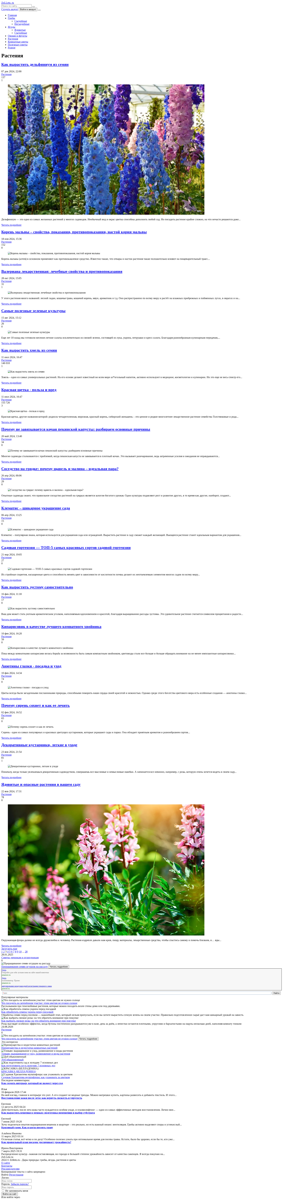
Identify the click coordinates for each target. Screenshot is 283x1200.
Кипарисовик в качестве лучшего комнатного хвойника (51, 626)
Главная (12, 15)
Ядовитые (20, 30)
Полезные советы (18, 44)
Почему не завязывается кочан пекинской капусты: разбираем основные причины (75, 429)
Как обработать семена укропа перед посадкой (27, 1012)
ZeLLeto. (7, 2)
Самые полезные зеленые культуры (33, 311)
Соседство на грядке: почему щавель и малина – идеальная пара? (60, 469)
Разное (11, 47)
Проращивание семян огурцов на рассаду (24, 966)
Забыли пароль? (20, 1184)
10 (20, 951)
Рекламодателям (10, 1168)
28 (26, 951)
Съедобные (20, 21)
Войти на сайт (10, 1194)
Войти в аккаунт (28, 9)
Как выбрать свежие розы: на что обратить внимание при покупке (38, 1020)
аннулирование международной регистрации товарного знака (27, 986)
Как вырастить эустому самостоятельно (37, 587)
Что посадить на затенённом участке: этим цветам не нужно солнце (39, 1003)
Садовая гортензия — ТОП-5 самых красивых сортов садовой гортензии (66, 547)
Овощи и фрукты (17, 35)
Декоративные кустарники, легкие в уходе (39, 745)
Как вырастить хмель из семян (29, 350)
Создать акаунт (9, 9)
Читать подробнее (11, 225)
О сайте (5, 1162)
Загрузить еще (9, 948)
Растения (13, 38)
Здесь (4, 970)
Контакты (6, 1165)
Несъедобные (21, 24)
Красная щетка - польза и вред (28, 390)
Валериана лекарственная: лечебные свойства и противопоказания (61, 271)
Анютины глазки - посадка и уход (31, 666)
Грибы (11, 18)
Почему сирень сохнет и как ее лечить (35, 705)
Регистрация (16, 1174)
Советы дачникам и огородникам (20, 957)
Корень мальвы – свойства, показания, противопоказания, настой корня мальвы (74, 232)
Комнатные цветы (18, 41)
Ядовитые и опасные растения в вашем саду (41, 784)
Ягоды (11, 27)
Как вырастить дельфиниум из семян (35, 64)
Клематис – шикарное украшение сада (35, 508)
